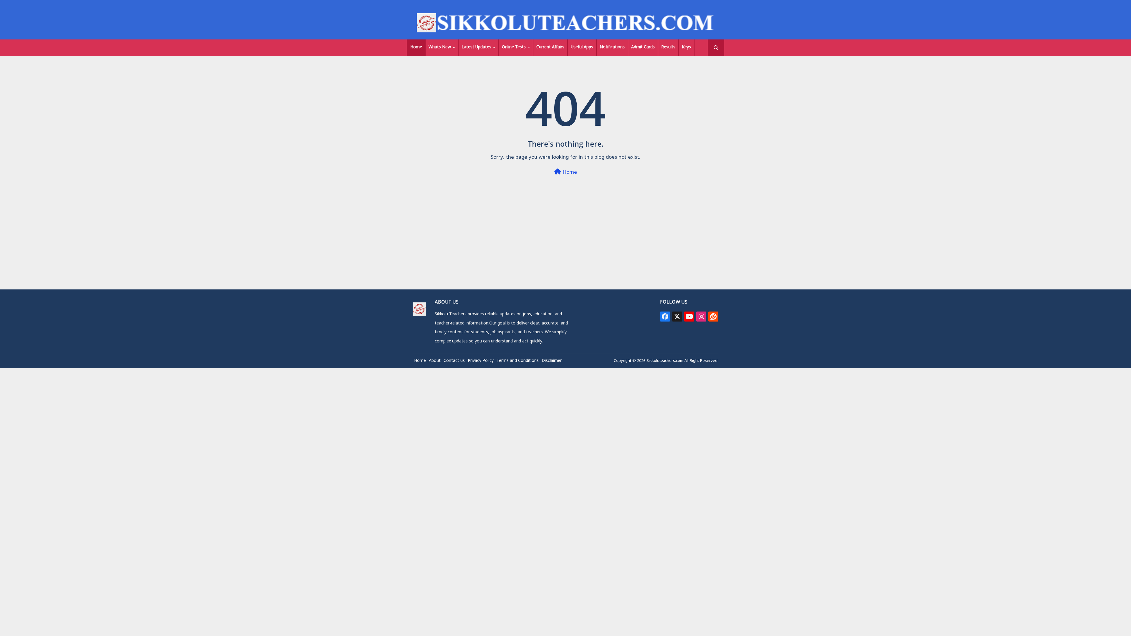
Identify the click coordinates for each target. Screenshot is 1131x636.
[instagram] (701, 317)
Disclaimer (552, 361)
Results (668, 47)
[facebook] (665, 317)
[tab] (416, 47)
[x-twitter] (677, 317)
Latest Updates (476, 47)
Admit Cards (643, 47)
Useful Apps (582, 47)
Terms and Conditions (518, 361)
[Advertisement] (565, 248)
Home (416, 47)
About (435, 361)
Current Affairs (550, 47)
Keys (686, 47)
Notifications (612, 47)
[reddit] (713, 317)
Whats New (440, 47)
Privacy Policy (481, 361)
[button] (716, 47)
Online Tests (514, 47)
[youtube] (689, 317)
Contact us (454, 361)
